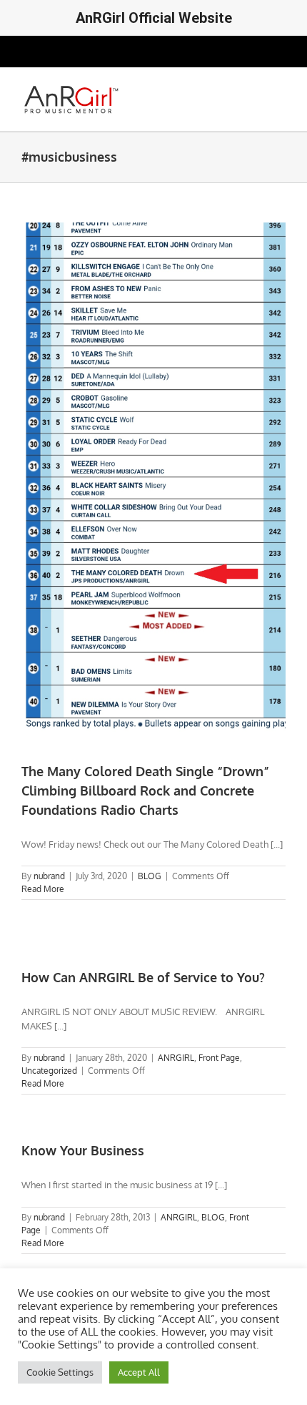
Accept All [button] (139, 1372)
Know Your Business (82, 1150)
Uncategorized (49, 1070)
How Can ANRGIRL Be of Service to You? (143, 977)
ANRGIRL (176, 1057)
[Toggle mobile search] (254, 89)
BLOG (149, 876)
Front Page (219, 1057)
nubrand (49, 876)
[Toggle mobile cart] (228, 89)
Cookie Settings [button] (60, 1372)
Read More (42, 888)
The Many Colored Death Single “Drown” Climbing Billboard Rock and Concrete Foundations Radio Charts (145, 790)
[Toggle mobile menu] (280, 89)
